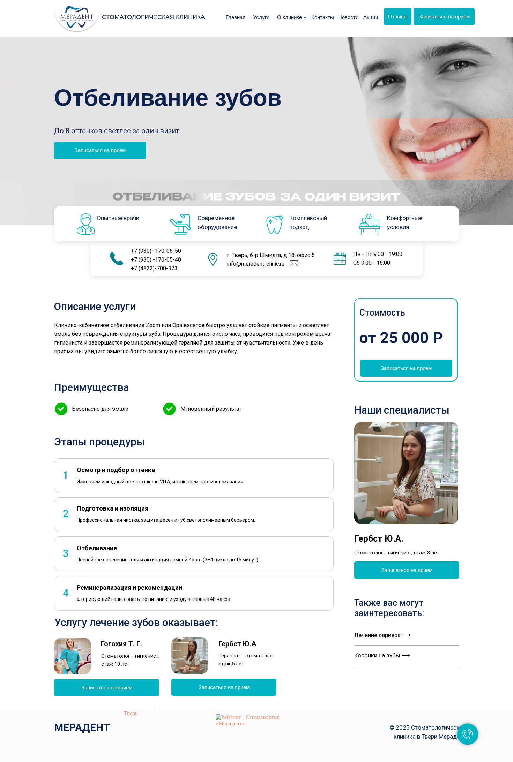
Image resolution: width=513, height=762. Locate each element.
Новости (348, 17)
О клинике (289, 17)
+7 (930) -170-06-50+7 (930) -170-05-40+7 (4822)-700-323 (156, 260)
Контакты (322, 17)
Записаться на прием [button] (444, 17)
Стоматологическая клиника (153, 17)
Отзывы (398, 17)
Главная (235, 17)
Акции (370, 17)
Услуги (261, 17)
